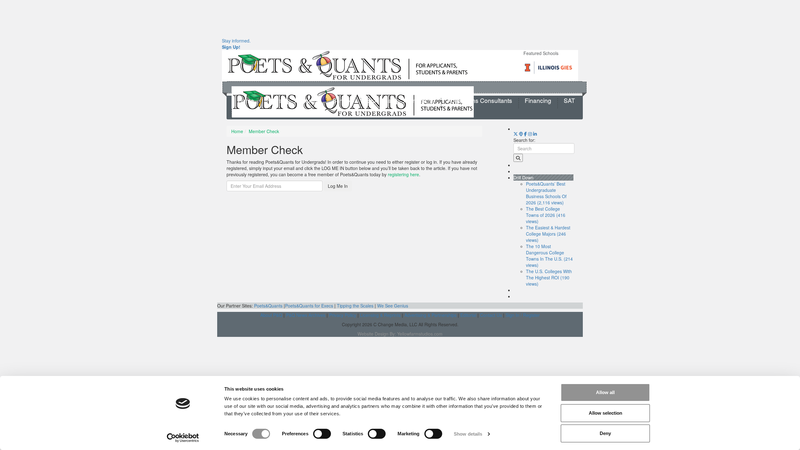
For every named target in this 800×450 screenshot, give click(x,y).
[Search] (518, 158)
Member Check (264, 131)
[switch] (322, 434)
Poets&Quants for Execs (309, 305)
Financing (538, 100)
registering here (403, 174)
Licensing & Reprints (380, 315)
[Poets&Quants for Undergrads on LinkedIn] (535, 134)
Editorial (468, 315)
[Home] (348, 65)
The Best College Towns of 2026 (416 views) (545, 215)
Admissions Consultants (479, 100)
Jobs (244, 111)
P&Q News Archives (305, 315)
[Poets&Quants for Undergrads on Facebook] (525, 134)
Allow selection (605, 413)
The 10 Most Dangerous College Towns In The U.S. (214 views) (549, 255)
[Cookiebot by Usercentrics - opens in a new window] (183, 437)
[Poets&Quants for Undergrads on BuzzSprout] (521, 134)
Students (379, 100)
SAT (569, 100)
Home (246, 100)
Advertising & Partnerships (430, 315)
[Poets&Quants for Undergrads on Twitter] (515, 134)
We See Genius (392, 305)
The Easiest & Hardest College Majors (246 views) (548, 233)
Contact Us (491, 315)
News (274, 100)
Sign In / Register (523, 315)
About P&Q (271, 315)
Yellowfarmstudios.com (419, 334)
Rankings (307, 100)
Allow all (605, 392)
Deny (605, 433)
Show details (468, 434)
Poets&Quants (268, 305)
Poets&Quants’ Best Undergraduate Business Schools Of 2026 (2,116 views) (546, 193)
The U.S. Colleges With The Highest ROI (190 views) (549, 277)
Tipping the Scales (355, 305)
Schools (343, 100)
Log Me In (338, 186)
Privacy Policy (342, 315)
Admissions (419, 100)
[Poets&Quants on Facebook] (530, 134)
